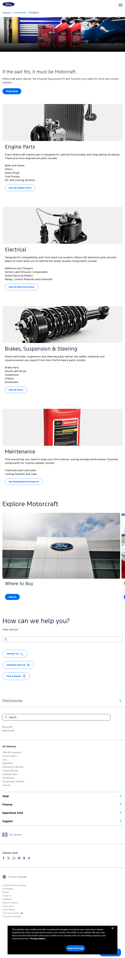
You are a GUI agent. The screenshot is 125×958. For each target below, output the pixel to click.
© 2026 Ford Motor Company (14, 885)
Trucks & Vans (9, 756)
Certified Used (9, 774)
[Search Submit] (6, 717)
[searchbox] (64, 639)
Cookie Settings (75, 948)
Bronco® (7, 727)
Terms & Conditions (10, 903)
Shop (5, 796)
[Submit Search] (5, 640)
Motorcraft (20, 13)
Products (34, 13)
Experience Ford (12, 813)
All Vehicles (9, 746)
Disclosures (12, 700)
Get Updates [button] (15, 834)
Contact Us (6, 896)
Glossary (5, 892)
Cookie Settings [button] (8, 910)
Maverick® (8, 730)
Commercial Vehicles (12, 766)
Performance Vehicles (13, 781)
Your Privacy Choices (10, 913)
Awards (6, 785)
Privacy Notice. (38, 938)
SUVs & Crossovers (11, 752)
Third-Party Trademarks (11, 917)
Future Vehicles (10, 770)
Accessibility (7, 899)
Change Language (17, 876)
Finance (7, 804)
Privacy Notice (8, 906)
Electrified (7, 763)
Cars (4, 759)
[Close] (112, 930)
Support (7, 821)
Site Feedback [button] (7, 889)
